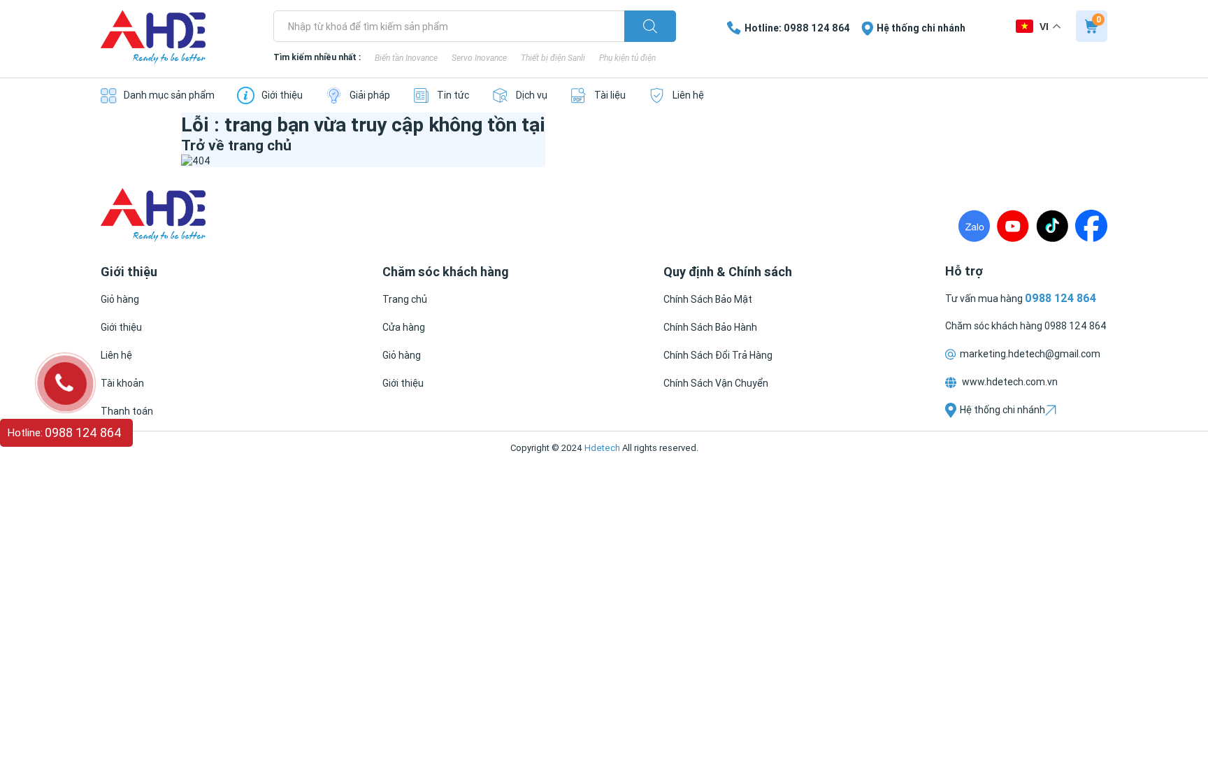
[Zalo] (974, 226)
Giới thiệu (121, 327)
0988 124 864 (1075, 326)
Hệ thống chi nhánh (1002, 409)
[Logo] (153, 38)
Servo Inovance (479, 57)
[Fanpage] (1091, 226)
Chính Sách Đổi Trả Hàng (717, 355)
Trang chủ (404, 299)
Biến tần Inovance (406, 57)
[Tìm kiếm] (650, 26)
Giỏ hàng (120, 299)
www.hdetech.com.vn (1009, 381)
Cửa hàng (403, 327)
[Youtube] (1013, 226)
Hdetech (602, 448)
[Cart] (1091, 26)
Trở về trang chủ (236, 145)
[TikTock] (1052, 226)
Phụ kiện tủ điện (627, 57)
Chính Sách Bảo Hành (710, 327)
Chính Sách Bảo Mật (707, 299)
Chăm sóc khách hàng (994, 326)
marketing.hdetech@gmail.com (1030, 353)
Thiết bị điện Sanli (553, 57)
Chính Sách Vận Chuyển (715, 383)
